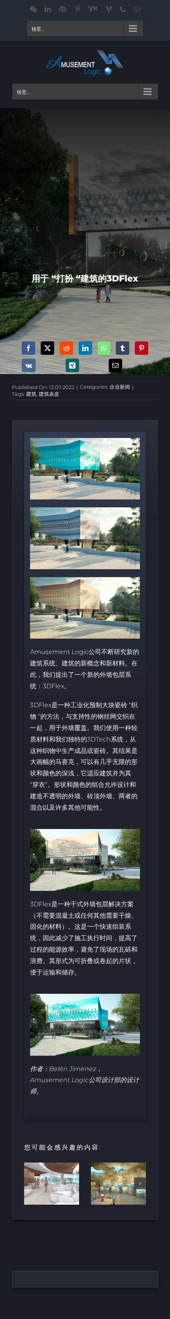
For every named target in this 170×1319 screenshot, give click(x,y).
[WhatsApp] (104, 348)
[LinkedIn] (85, 348)
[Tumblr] (122, 348)
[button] (30, 1183)
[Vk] (29, 365)
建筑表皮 (49, 394)
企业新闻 (120, 387)
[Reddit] (66, 348)
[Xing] (72, 365)
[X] (47, 348)
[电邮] (115, 365)
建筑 (31, 394)
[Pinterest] (141, 348)
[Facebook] (28, 348)
